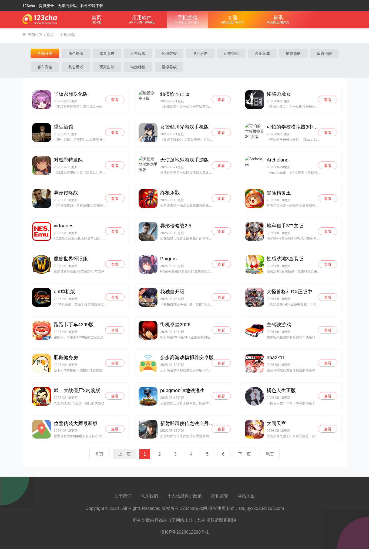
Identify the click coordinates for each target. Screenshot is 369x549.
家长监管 (219, 496)
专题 (232, 19)
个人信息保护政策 (184, 496)
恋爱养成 (262, 53)
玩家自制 (107, 67)
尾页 (270, 454)
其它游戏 (75, 67)
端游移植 (138, 67)
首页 (96, 19)
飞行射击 (200, 53)
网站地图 (246, 496)
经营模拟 (138, 53)
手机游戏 (187, 19)
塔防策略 (293, 53)
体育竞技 (107, 53)
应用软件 (142, 19)
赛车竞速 (44, 67)
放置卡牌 (324, 53)
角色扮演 (75, 53)
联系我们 (149, 496)
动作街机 (231, 53)
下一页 (244, 454)
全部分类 (44, 53)
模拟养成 (169, 67)
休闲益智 (169, 53)
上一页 (124, 454)
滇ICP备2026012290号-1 (184, 532)
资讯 (278, 19)
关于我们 (123, 496)
